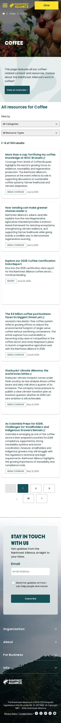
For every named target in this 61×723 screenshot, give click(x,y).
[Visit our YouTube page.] (54, 713)
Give (47, 5)
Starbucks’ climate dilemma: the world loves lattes (26, 372)
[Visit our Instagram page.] (41, 713)
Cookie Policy (25, 713)
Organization (14, 629)
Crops (12, 13)
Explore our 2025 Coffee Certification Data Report (30, 262)
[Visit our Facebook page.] (36, 713)
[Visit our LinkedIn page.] (45, 713)
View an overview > (17, 90)
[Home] (19, 5)
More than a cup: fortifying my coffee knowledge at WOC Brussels (30, 156)
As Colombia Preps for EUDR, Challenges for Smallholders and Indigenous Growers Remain (27, 427)
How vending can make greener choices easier (26, 209)
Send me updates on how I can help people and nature (32, 584)
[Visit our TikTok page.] (50, 713)
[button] (5, 5)
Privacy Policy (11, 713)
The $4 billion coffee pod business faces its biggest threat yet (28, 315)
